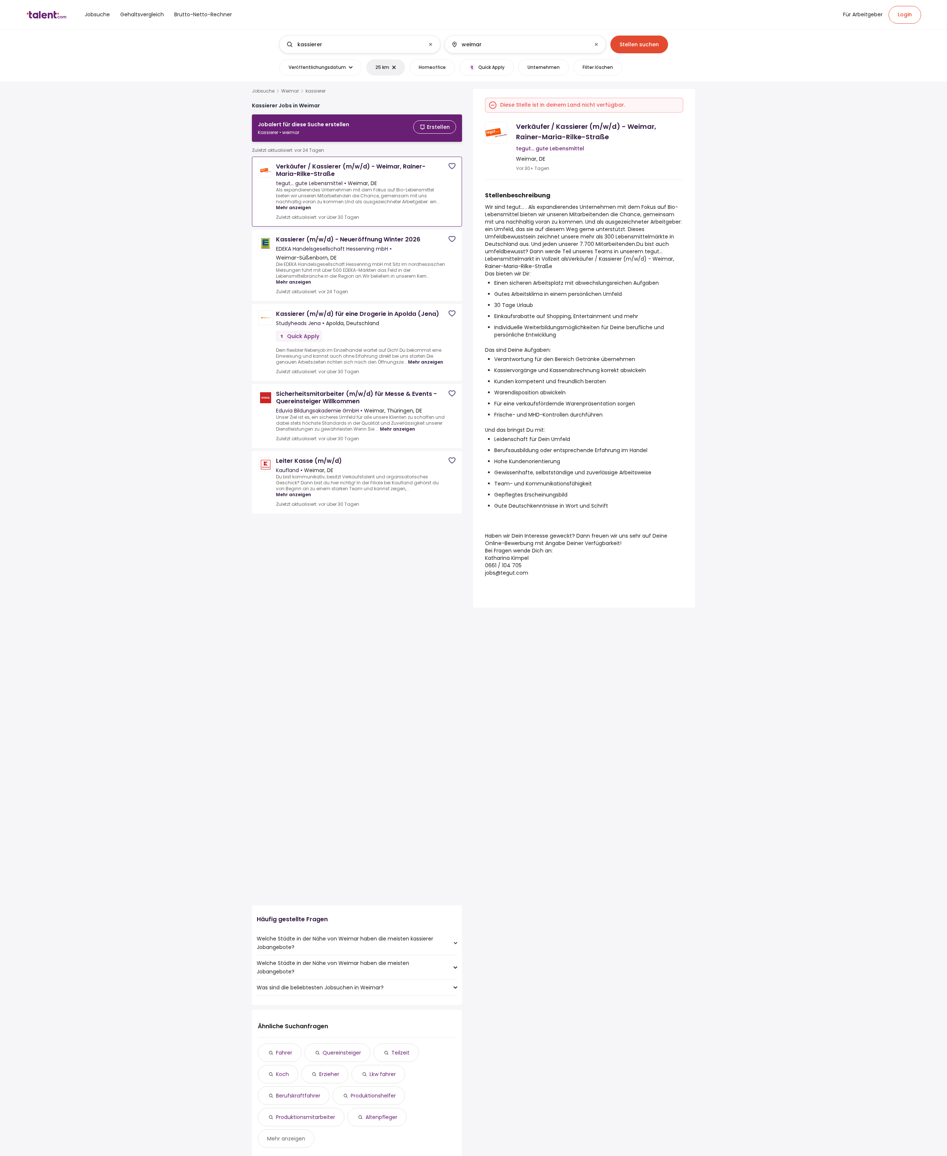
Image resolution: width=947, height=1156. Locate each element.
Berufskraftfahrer (298, 1095)
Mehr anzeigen (293, 207)
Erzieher (329, 1074)
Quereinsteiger (342, 1052)
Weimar (290, 91)
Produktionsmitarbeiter (305, 1117)
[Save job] (452, 166)
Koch (282, 1074)
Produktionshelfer (373, 1095)
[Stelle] (354, 44)
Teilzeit (400, 1052)
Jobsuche (263, 91)
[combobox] (359, 44)
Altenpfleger (381, 1117)
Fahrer (284, 1052)
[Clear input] (430, 44)
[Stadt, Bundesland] (519, 44)
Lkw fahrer (383, 1074)
